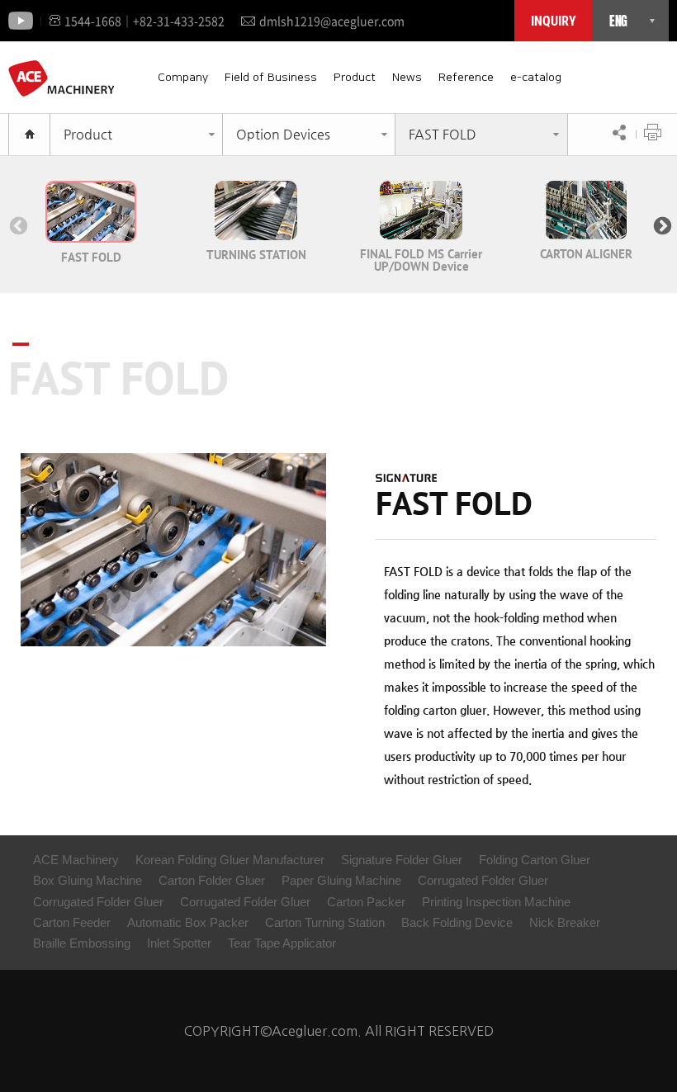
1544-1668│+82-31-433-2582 (144, 20)
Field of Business (271, 77)
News (407, 77)
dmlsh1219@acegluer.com (332, 20)
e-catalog (535, 77)
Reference (466, 77)
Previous (16, 224)
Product (355, 77)
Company (183, 77)
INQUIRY (553, 21)
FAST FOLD (442, 134)
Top (631, 1047)
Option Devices (283, 134)
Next (660, 224)
